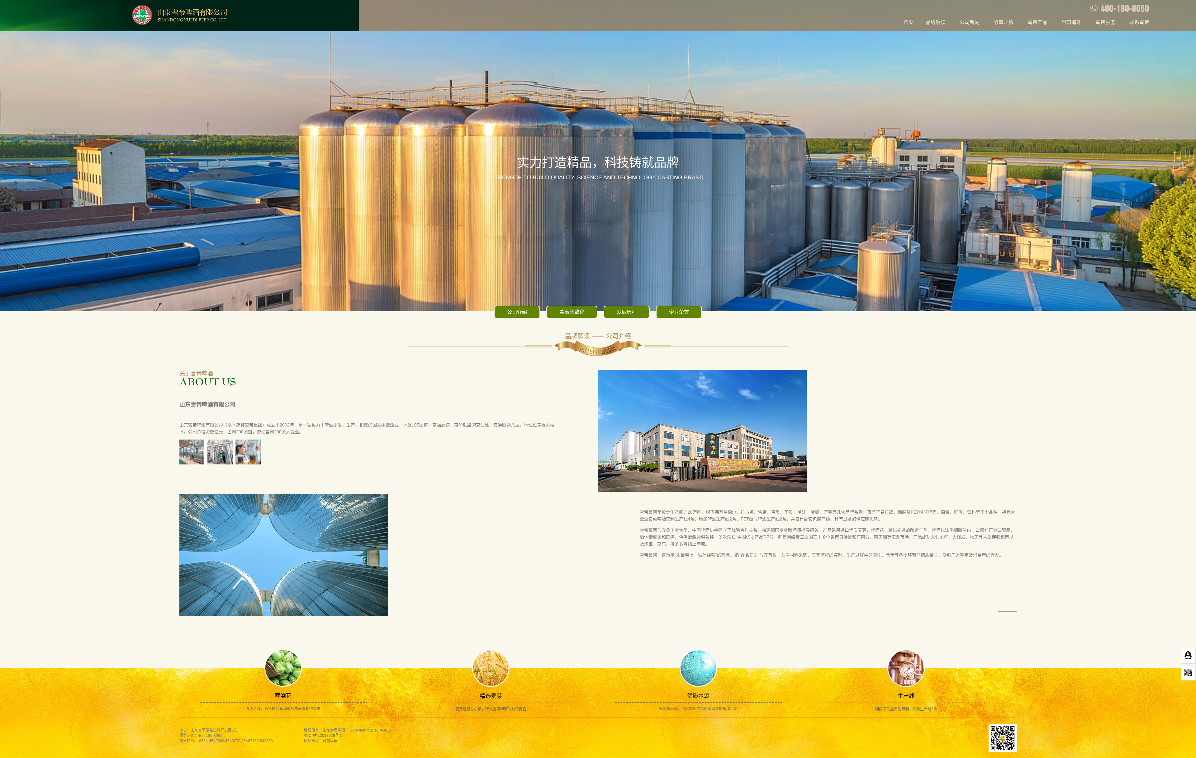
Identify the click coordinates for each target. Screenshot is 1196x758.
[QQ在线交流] (1188, 656)
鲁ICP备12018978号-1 (323, 735)
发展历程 (627, 312)
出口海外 (1071, 22)
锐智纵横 (330, 741)
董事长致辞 (571, 312)
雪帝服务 (1105, 22)
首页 (908, 22)
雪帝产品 (1037, 22)
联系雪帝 (1139, 22)
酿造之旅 (1003, 22)
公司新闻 (970, 22)
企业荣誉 (679, 312)
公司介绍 (517, 312)
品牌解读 (936, 22)
